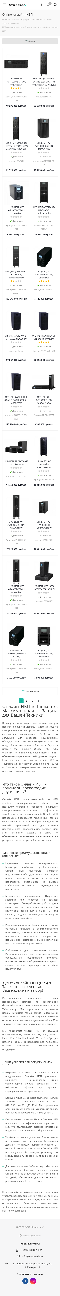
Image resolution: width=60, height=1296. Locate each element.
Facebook (25, 1281)
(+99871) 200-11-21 (31, 1249)
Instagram (33, 1281)
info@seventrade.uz (32, 1256)
